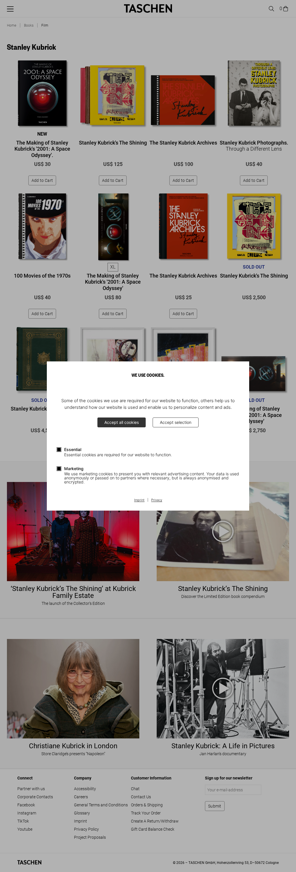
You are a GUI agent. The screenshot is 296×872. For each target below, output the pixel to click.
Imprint (139, 500)
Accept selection (175, 422)
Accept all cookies (121, 422)
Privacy (156, 500)
